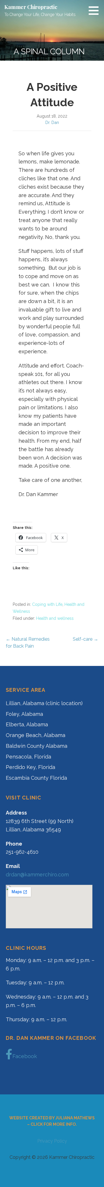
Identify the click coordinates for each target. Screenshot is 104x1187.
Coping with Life (47, 604)
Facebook (24, 1056)
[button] (95, 10)
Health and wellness (55, 618)
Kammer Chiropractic (30, 6)
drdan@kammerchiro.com (37, 874)
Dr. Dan (52, 122)
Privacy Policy (52, 1141)
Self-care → (85, 639)
